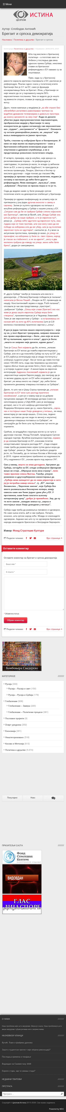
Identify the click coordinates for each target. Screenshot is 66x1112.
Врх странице (54, 537)
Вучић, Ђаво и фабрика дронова (17, 1042)
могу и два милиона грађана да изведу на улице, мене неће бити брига (31, 242)
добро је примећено (37, 498)
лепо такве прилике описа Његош (31, 472)
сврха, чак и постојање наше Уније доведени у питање (32, 409)
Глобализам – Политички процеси (25, 712)
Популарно (12, 798)
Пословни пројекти (14, 718)
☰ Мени (7, 4)
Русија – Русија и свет (19, 688)
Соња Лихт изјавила (21, 347)
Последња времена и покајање (16, 1056)
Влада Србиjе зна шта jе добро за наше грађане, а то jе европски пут (32, 216)
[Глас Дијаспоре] (22, 895)
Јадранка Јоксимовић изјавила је (33, 371)
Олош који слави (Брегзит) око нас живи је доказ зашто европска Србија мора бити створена (32, 312)
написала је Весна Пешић (17, 299)
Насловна (7, 39)
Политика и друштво (24, 39)
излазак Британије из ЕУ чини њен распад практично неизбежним (31, 392)
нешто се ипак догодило (31, 464)
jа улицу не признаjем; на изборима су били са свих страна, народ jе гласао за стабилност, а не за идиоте (32, 236)
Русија (8, 683)
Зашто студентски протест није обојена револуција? (26, 1049)
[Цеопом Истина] (33, 11)
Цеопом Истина (19, 1102)
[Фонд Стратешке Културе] (22, 851)
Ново (33, 798)
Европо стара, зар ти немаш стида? (18, 1070)
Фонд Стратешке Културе (28, 530)
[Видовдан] (22, 865)
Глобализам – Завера (19, 705)
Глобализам (11, 701)
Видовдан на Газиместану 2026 (16, 1063)
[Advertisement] (21, 775)
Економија (10, 730)
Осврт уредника (13, 724)
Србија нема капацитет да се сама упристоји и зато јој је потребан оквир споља (32, 481)
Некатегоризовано (14, 737)
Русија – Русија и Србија (20, 694)
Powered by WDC (56, 1109)
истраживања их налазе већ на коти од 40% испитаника (31, 320)
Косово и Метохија (14, 743)
